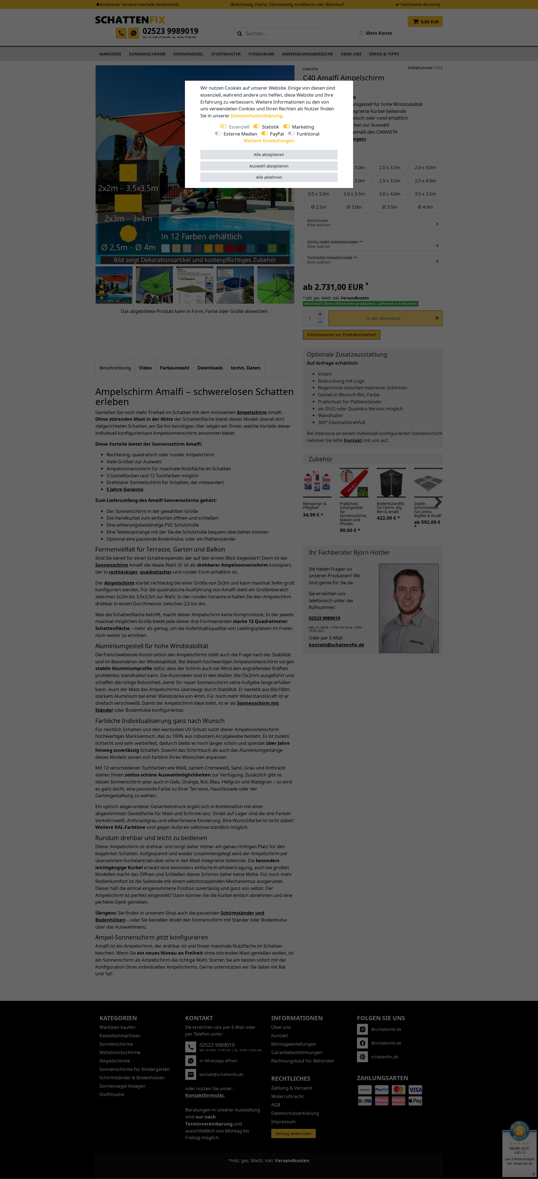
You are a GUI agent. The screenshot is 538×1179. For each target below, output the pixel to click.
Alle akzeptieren (269, 154)
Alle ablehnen (269, 177)
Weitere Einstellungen (269, 140)
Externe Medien (240, 134)
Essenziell (239, 127)
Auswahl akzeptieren (269, 166)
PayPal (277, 134)
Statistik (270, 127)
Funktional (308, 134)
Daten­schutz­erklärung (256, 115)
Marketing (303, 127)
